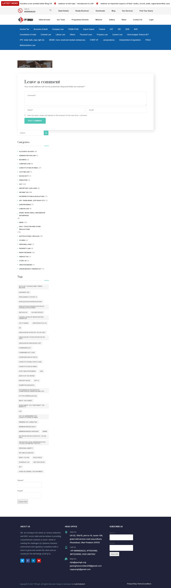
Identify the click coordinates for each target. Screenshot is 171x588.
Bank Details (64, 11)
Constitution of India (28, 366)
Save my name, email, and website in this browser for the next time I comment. (57, 115)
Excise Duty (24, 176)
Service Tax (23, 257)
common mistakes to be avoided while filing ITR (26, 3)
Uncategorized (25, 265)
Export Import (88, 29)
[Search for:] (33, 132)
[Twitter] (22, 561)
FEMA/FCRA (73, 29)
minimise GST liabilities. (28, 422)
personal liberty (26, 448)
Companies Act (25, 348)
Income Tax (24, 29)
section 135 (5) (39, 462)
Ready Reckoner (82, 11)
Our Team (61, 20)
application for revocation (30, 302)
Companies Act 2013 (27, 352)
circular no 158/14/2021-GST (30, 343)
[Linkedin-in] (33, 561)
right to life (24, 457)
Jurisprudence (109, 40)
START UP (94, 40)
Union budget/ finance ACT (138, 34)
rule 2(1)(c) (37, 457)
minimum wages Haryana (29, 431)
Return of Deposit (26, 453)
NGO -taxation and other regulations (30, 227)
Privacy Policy (132, 584)
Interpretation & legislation (130, 40)
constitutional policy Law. (30, 362)
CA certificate (37, 312)
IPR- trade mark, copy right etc (32, 40)
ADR (136, 29)
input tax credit (25, 400)
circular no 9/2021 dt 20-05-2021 (32, 332)
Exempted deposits (26, 385)
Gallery (112, 20)
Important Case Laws (28, 188)
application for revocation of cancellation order (31, 307)
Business (23, 160)
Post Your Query (146, 11)
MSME (45, 431)
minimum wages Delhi (27, 427)
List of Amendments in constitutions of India (28, 416)
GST (111, 29)
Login (151, 20)
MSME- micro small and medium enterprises (67, 40)
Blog (113, 11)
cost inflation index (27, 371)
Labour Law (60, 34)
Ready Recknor (25, 252)
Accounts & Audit (41, 29)
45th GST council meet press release (30, 287)
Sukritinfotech (79, 584)
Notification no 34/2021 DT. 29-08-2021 (32, 436)
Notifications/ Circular (29, 236)
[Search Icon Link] (50, 11)
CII (20, 328)
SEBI (127, 29)
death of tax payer (26, 376)
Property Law (102, 34)
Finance (102, 29)
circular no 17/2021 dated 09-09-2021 (32, 337)
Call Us (26, 9)
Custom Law (117, 34)
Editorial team (44, 20)
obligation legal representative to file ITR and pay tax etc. (32, 442)
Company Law (58, 29)
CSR (41, 371)
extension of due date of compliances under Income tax (31, 390)
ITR (20, 411)
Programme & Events (80, 20)
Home (29, 20)
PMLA (148, 40)
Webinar (98, 20)
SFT (20, 467)
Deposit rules (24, 380)
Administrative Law (27, 45)
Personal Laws (86, 34)
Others (72, 34)
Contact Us (137, 20)
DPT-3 (36, 380)
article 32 (23, 312)
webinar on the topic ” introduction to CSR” (70, 3)
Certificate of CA (40, 323)
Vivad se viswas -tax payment (31, 471)
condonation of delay (28, 357)
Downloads (100, 11)
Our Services (127, 11)
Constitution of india (28, 34)
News (124, 20)
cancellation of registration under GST (31, 317)
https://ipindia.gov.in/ (28, 396)
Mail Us (73, 559)
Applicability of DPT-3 (28, 297)
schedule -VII (24, 462)
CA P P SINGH (23, 323)
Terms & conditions (144, 584)
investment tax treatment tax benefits (31, 406)
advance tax (24, 292)
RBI (119, 29)
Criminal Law (46, 34)
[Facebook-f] (28, 561)
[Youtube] (39, 561)
